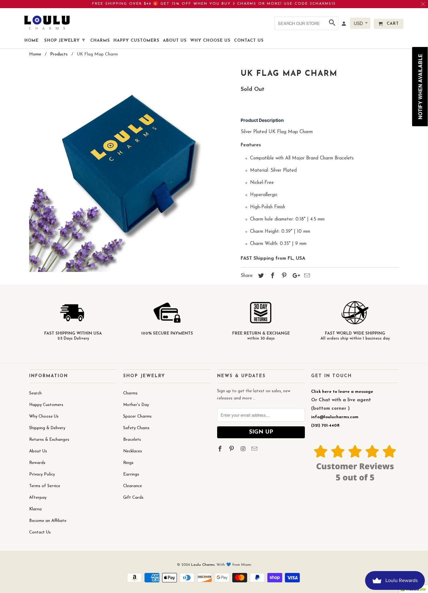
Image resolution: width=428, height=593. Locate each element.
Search (35, 393)
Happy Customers (46, 405)
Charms (130, 393)
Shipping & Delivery (47, 428)
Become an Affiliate (47, 521)
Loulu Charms (203, 565)
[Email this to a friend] (306, 276)
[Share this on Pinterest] (283, 276)
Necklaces (132, 451)
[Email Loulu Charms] (255, 449)
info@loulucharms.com (334, 417)
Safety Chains (136, 428)
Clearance (132, 486)
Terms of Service (44, 486)
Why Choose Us (44, 416)
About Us (38, 451)
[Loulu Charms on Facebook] (220, 449)
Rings (128, 463)
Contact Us (40, 532)
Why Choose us (210, 41)
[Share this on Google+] (295, 276)
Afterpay (37, 498)
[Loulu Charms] (46, 22)
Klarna (35, 509)
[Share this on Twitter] (260, 276)
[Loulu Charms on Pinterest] (232, 449)
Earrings (131, 474)
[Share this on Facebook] (272, 276)
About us (175, 41)
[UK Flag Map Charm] (131, 169)
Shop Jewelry (64, 40)
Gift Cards (133, 498)
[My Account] (344, 25)
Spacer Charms (137, 416)
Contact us (249, 41)
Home (31, 41)
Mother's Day (136, 405)
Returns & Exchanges (49, 440)
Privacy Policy (42, 474)
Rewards (37, 463)
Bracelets (132, 440)
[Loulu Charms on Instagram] (243, 449)
